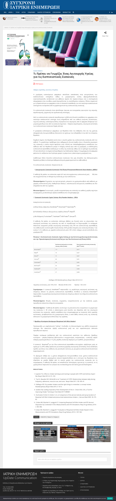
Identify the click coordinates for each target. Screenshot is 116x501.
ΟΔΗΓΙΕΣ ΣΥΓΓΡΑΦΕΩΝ (43, 12)
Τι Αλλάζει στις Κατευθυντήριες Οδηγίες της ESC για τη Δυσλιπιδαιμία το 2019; (105, 19)
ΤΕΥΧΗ (17, 12)
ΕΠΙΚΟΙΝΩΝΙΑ (57, 12)
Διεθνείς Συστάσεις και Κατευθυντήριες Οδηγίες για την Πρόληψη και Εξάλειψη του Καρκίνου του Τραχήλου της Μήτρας (99, 433)
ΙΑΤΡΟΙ (24, 12)
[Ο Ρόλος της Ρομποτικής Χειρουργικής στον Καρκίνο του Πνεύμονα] (23, 18)
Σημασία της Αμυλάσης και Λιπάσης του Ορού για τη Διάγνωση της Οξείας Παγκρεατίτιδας (68, 19)
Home (6, 27)
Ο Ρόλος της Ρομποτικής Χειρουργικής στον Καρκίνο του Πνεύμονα (32, 18)
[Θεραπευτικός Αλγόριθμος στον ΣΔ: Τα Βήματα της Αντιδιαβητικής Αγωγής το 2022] (41, 20)
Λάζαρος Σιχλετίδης (39, 90)
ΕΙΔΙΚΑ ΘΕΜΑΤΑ (37, 71)
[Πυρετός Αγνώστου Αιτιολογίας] (4, 18)
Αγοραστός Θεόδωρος (98, 439)
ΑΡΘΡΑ (10, 12)
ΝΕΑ (5, 12)
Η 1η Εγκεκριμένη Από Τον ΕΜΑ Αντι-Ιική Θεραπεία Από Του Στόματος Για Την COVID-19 (87, 20)
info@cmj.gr (9, 489)
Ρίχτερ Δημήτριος (72, 436)
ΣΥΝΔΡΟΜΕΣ (31, 12)
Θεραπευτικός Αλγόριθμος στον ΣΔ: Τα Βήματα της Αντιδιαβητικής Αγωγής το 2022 (50, 20)
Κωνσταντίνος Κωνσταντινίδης (45, 437)
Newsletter (67, 12)
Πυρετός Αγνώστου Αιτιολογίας (12, 18)
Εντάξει (110, 498)
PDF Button (39, 84)
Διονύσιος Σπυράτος (52, 90)
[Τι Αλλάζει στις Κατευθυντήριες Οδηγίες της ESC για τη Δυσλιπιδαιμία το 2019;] (96, 19)
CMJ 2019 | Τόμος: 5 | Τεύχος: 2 (50, 417)
